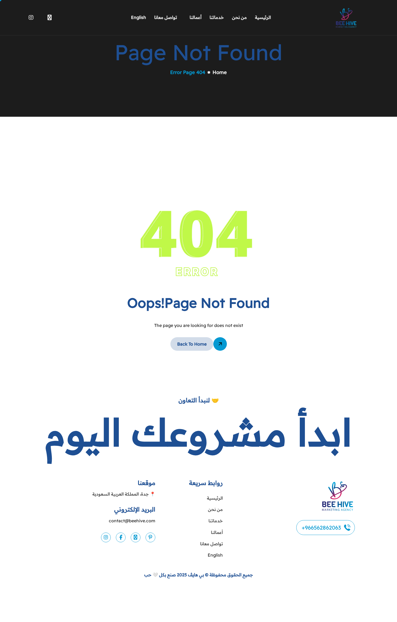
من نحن (239, 17)
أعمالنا (195, 17)
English (138, 17)
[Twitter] (49, 16)
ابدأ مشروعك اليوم (198, 432)
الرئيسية (263, 17)
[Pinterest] (150, 537)
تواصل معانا (165, 17)
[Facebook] (40, 16)
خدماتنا (217, 17)
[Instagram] (31, 16)
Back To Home (192, 344)
